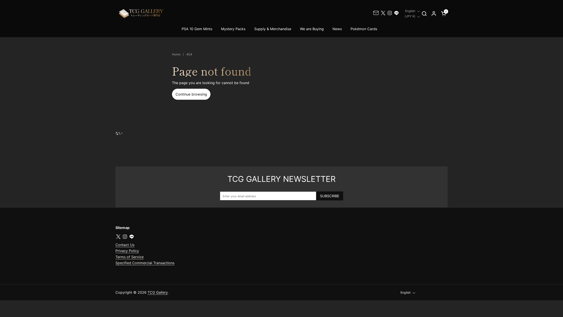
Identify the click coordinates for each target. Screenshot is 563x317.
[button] (424, 13)
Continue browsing (191, 94)
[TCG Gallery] (142, 13)
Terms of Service (129, 257)
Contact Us (124, 245)
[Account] (434, 13)
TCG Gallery (158, 292)
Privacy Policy (127, 251)
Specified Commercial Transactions (144, 263)
